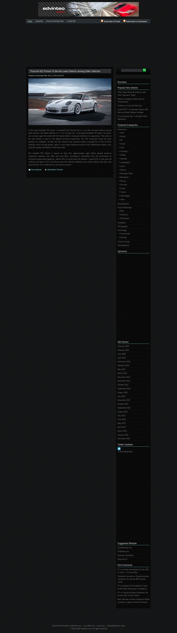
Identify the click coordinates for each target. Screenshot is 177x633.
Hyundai (123, 159)
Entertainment (123, 204)
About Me (39, 21)
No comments (36, 170)
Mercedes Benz (126, 173)
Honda (122, 155)
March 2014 (122, 373)
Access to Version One (55, 21)
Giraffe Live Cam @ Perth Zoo (130, 106)
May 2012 (121, 423)
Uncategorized (123, 245)
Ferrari (122, 144)
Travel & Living (124, 242)
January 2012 (123, 435)
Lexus (122, 166)
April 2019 (122, 358)
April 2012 (122, 427)
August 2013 (123, 392)
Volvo (122, 199)
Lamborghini (125, 162)
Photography (123, 226)
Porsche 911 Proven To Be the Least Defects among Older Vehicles (65, 71)
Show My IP (122, 559)
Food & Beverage (125, 208)
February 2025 (123, 346)
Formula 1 (124, 151)
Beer (122, 211)
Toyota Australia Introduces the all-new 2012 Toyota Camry (133, 579)
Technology (122, 230)
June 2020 (122, 354)
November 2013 (124, 381)
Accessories (125, 234)
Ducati (122, 136)
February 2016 (123, 365)
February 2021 (123, 350)
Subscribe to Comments (136, 21)
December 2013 (124, 377)
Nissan (123, 181)
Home (30, 21)
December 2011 (124, 439)
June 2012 (122, 419)
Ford (122, 148)
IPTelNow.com (123, 551)
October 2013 (123, 385)
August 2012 (123, 412)
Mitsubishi (124, 177)
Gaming (123, 237)
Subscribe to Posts (111, 21)
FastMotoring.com (125, 548)
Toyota (123, 192)
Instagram (122, 223)
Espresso (124, 215)
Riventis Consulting (125, 555)
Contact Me (71, 21)
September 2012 (124, 408)
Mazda (123, 170)
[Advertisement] (88, 45)
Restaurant (124, 218)
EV (121, 140)
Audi (122, 133)
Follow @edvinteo (125, 452)
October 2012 (123, 404)
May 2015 (121, 369)
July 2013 (121, 396)
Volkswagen (125, 196)
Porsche (60, 170)
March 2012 (122, 431)
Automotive (51, 170)
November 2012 (124, 400)
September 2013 (124, 389)
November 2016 (124, 362)
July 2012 (121, 416)
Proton (123, 188)
